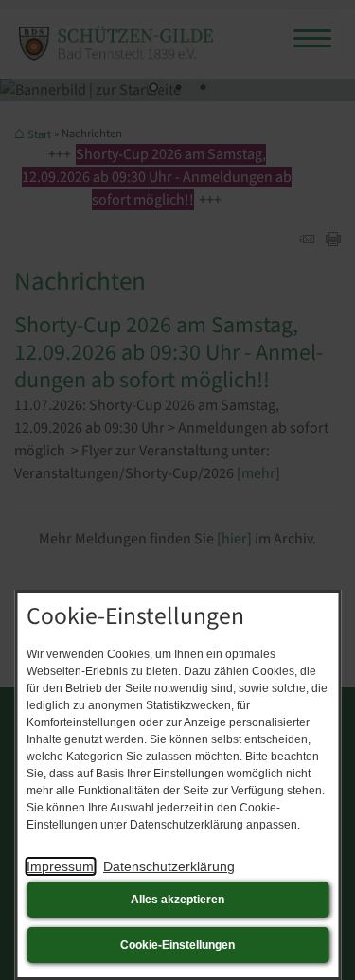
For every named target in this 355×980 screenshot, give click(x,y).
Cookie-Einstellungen (177, 945)
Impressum (60, 866)
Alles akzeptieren (177, 899)
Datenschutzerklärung (169, 866)
